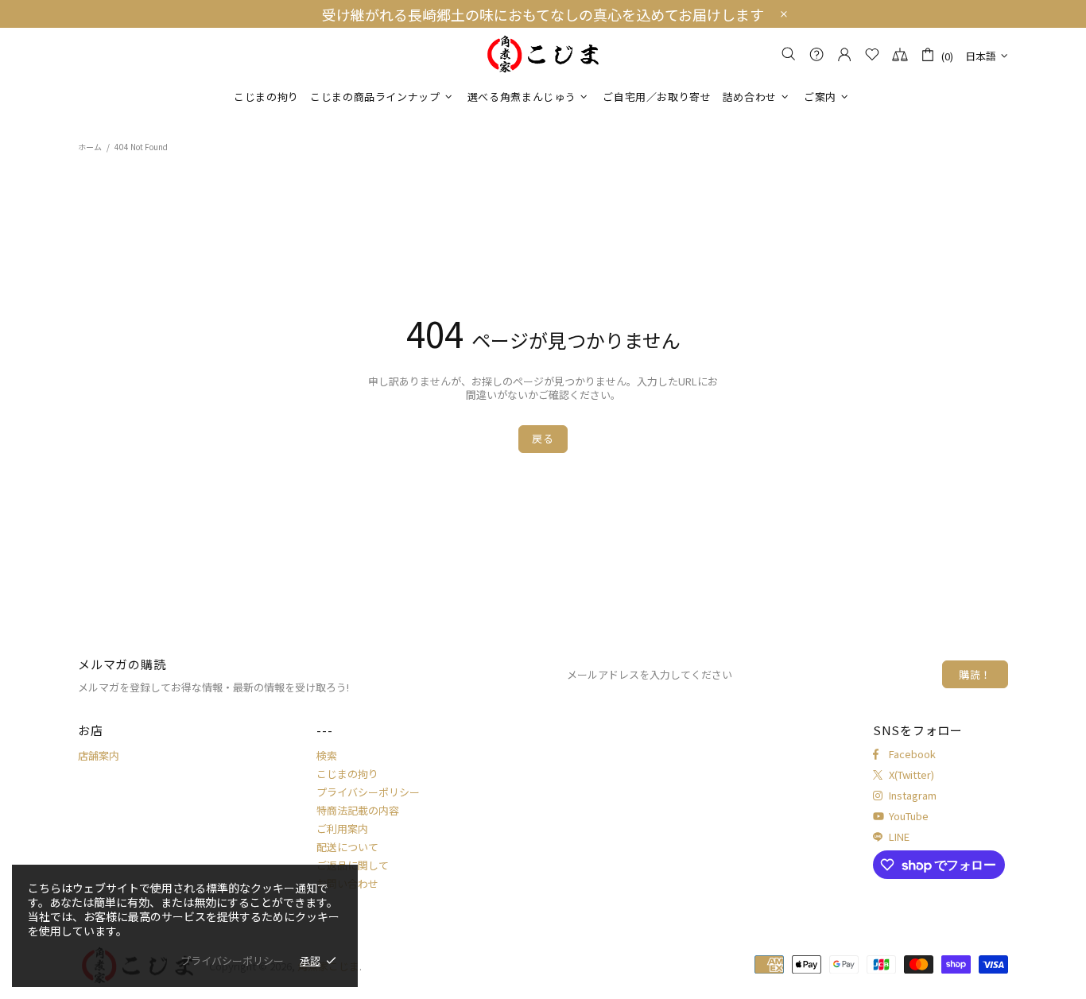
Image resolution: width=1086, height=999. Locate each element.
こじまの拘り (347, 773)
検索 (326, 755)
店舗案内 (98, 755)
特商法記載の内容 (357, 810)
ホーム (90, 147)
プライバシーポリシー (368, 792)
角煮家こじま (543, 54)
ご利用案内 (342, 828)
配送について (347, 847)
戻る (542, 438)
